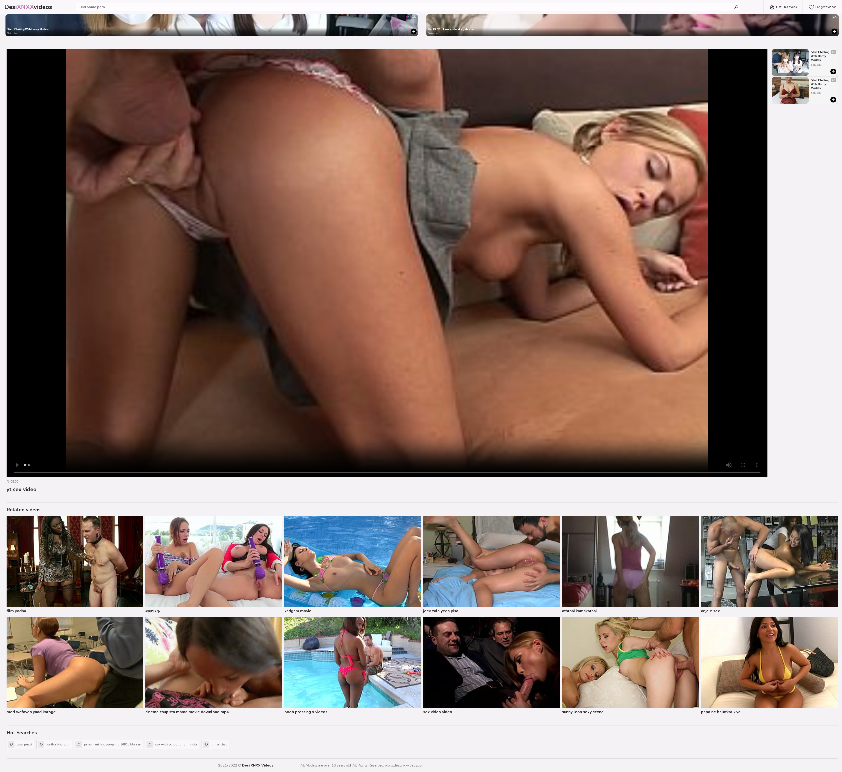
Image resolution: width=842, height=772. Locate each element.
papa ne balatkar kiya (720, 712)
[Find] (736, 7)
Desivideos (28, 7)
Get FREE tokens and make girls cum (451, 29)
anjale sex (710, 611)
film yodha (16, 611)
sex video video (437, 712)
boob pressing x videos (305, 712)
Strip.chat (12, 33)
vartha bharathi (58, 744)
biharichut (219, 744)
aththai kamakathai (579, 611)
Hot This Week (786, 7)
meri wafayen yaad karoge (31, 712)
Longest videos (826, 7)
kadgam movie (297, 611)
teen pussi (24, 744)
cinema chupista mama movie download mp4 (187, 712)
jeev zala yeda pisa (440, 611)
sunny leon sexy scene (583, 712)
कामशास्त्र (153, 611)
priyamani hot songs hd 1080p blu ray (112, 744)
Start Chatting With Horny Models (28, 29)
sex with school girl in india (176, 744)
